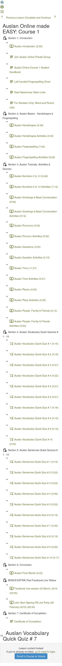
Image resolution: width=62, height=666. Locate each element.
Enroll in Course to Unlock (31, 656)
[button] (2, 3)
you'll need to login (45, 651)
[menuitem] (2, 8)
